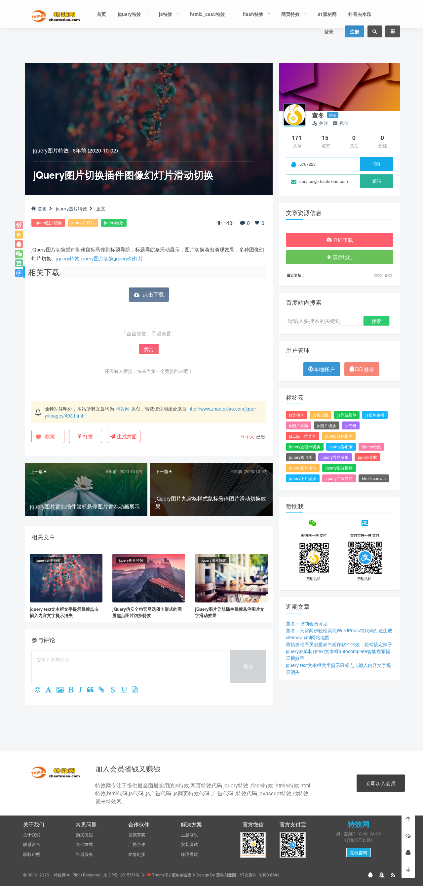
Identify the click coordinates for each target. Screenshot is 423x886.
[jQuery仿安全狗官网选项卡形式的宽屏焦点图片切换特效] (148, 577)
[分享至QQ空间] (19, 235)
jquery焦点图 (300, 457)
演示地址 (342, 256)
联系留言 (31, 844)
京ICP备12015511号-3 (123, 874)
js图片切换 (326, 425)
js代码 (350, 425)
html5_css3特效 (207, 14)
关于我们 (31, 834)
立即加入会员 (381, 782)
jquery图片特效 (51, 150)
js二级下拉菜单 (302, 436)
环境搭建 (189, 854)
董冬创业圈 (182, 874)
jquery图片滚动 (302, 467)
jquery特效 (129, 14)
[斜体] (83, 690)
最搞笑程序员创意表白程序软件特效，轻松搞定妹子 (339, 644)
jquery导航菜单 (335, 457)
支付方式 (84, 844)
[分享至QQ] (19, 244)
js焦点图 (320, 415)
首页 (101, 14)
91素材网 (327, 14)
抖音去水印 (359, 14)
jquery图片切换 (48, 222)
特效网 (123, 408)
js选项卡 (296, 415)
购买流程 (84, 834)
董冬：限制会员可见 (306, 623)
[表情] (40, 690)
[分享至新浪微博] (19, 225)
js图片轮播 (374, 415)
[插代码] (137, 690)
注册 (354, 31)
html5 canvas (374, 478)
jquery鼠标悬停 (338, 436)
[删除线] (115, 690)
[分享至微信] (19, 254)
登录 (328, 31)
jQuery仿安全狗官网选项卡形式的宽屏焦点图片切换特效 (147, 612)
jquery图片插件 (339, 467)
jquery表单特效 (48, 560)
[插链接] (104, 690)
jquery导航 (367, 457)
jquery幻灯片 (83, 222)
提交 (248, 666)
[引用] (92, 690)
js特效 (165, 14)
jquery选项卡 (341, 446)
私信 (344, 123)
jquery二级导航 (339, 478)
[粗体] (73, 690)
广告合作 (136, 844)
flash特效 (253, 14)
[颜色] (51, 690)
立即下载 (342, 239)
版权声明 (31, 854)
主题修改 (189, 834)
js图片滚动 (298, 425)
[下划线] (126, 690)
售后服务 (84, 854)
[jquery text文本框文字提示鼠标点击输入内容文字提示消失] (66, 577)
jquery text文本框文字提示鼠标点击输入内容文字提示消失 (64, 612)
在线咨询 (358, 852)
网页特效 (290, 14)
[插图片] (62, 690)
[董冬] (294, 115)
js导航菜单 (346, 415)
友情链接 (136, 854)
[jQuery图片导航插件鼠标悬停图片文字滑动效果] (231, 577)
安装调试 (189, 844)
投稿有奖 (136, 834)
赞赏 (148, 349)
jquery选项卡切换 (304, 446)
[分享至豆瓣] (19, 263)
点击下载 (153, 294)
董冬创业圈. (226, 874)
